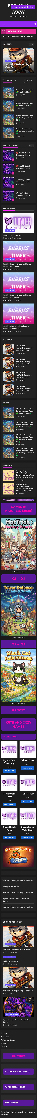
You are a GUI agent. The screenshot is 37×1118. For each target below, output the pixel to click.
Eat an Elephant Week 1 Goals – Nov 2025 (8, 488)
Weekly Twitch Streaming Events (8, 182)
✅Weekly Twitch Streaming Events (8, 195)
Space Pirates (11, 1102)
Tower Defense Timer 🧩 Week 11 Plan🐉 (8, 105)
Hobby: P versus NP (11, 886)
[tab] (8, 80)
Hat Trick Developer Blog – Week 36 (8, 363)
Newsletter (5, 1037)
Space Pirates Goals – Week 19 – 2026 (16, 1021)
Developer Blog (21, 471)
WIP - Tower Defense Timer (24, 409)
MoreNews (29, 1112)
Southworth (8, 238)
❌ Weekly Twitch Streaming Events (8, 155)
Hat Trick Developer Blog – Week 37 (8, 349)
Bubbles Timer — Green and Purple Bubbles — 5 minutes (17, 296)
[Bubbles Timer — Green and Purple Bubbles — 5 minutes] (18, 282)
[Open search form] (35, 24)
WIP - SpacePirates (12, 1014)
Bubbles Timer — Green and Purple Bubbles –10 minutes (17, 265)
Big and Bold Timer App (12, 235)
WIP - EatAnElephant (22, 472)
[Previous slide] (30, 44)
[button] (3, 24)
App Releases (10, 231)
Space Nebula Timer (9, 829)
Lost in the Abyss (9, 957)
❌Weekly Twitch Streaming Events (8, 168)
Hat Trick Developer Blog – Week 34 (8, 389)
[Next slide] (32, 44)
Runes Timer (28, 793)
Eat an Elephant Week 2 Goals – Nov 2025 (8, 475)
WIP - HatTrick (10, 61)
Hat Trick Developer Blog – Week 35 (18, 66)
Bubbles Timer (28, 760)
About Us (4, 1033)
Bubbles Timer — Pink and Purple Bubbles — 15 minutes (16, 327)
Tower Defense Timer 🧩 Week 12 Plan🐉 (8, 92)
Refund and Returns (8, 1040)
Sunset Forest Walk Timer (27, 829)
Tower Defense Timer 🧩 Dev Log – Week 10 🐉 (8, 119)
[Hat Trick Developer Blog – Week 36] (18, 977)
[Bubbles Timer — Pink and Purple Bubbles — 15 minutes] (18, 314)
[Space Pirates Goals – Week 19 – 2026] (18, 1007)
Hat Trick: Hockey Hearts (17, 1071)
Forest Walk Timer (9, 795)
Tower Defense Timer (15, 1087)
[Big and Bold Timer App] (18, 223)
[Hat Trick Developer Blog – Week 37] (18, 936)
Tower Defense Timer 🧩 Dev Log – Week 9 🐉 (8, 132)
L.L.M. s (4, 1047)
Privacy (3, 1043)
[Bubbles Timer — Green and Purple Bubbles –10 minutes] (18, 251)
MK (7, 70)
